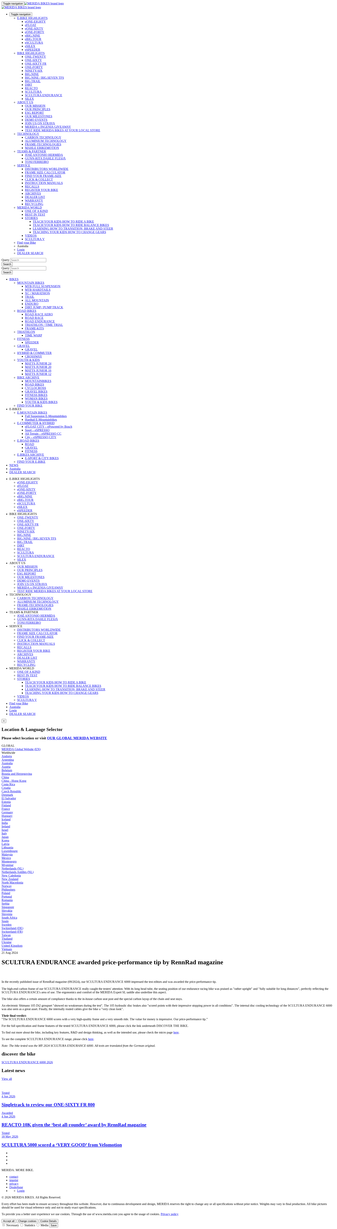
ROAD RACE (34, 317)
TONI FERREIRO (37, 162)
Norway (7, 886)
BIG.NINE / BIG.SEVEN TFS (44, 77)
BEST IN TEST (35, 214)
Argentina (8, 759)
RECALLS (32, 186)
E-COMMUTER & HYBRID (36, 423)
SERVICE (23, 165)
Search (7, 264)
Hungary (7, 816)
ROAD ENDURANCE (40, 321)
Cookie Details (48, 1221)
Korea (5, 840)
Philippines (8, 889)
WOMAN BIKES (36, 398)
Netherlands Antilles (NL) (18, 872)
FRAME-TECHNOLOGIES (43, 144)
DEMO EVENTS (36, 119)
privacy (14, 1183)
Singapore (8, 907)
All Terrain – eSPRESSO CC (43, 433)
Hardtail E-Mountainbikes (41, 419)
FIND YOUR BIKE (30, 405)
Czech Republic (11, 791)
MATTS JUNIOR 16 (38, 370)
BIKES (14, 279)
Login (21, 249)
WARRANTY (34, 200)
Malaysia (7, 854)
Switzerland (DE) (12, 928)
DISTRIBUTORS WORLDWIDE (46, 169)
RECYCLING (34, 204)
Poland (6, 893)
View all (7, 1078)
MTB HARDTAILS (38, 289)
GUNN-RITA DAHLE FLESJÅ (45, 158)
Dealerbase (16, 1187)
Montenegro (9, 861)
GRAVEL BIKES (36, 391)
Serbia (5, 903)
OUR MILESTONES (38, 116)
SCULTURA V (35, 239)
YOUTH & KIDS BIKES (41, 402)
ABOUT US (25, 102)
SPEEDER (32, 342)
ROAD (29, 444)
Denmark (7, 794)
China (5, 777)
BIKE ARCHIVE (28, 377)
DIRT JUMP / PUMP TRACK (44, 307)
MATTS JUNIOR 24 (38, 363)
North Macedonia (12, 882)
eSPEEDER (32, 49)
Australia (14, 707)
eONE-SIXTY (34, 28)
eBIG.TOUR (33, 39)
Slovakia (7, 910)
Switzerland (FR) (12, 931)
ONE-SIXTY (33, 60)
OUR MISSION (35, 105)
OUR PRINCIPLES (37, 109)
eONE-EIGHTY (35, 21)
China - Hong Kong (14, 780)
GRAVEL (23, 346)
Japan (5, 837)
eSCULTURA (34, 42)
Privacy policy (169, 1214)
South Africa (9, 917)
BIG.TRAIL (33, 81)
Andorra (7, 756)
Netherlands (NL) (12, 868)
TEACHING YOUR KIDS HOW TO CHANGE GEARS (69, 232)
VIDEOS (31, 235)
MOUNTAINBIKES (38, 381)
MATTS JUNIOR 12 (38, 374)
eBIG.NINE (32, 35)
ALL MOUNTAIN (37, 300)
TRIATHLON (26, 332)
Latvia (5, 844)
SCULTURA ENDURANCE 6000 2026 (27, 1062)
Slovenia (7, 914)
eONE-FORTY (34, 32)
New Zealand (10, 879)
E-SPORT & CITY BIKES (42, 458)
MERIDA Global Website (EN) (21, 749)
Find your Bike (26, 242)
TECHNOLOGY (28, 133)
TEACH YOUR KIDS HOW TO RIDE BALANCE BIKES (71, 225)
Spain (5, 921)
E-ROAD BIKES (28, 440)
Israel (5, 830)
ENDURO (31, 303)
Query (5, 260)
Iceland (6, 819)
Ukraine (7, 942)
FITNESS (23, 339)
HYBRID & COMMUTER (34, 353)
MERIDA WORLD (29, 207)
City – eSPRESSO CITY (40, 437)
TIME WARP (33, 335)
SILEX (29, 98)
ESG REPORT (34, 112)
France (6, 808)
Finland (6, 805)
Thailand (7, 938)
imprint (13, 1180)
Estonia (6, 801)
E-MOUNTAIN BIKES (32, 412)
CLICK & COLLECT (39, 179)
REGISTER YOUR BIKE (41, 190)
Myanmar (7, 865)
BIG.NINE (32, 74)
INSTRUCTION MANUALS (44, 183)
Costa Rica (8, 784)
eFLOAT (30, 25)
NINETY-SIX (34, 70)
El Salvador (9, 798)
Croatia (6, 787)
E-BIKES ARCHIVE (30, 454)
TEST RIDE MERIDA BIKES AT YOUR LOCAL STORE (62, 130)
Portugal (7, 896)
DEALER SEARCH (30, 253)
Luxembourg (10, 851)
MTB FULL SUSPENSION (42, 286)
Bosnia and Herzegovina (17, 773)
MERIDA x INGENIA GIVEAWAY (48, 126)
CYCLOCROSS (35, 388)
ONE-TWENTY (35, 56)
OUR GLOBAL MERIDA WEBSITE (77, 738)
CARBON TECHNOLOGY (43, 137)
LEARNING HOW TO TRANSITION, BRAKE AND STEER (73, 228)
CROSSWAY (33, 356)
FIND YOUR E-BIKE (31, 461)
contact (13, 1176)
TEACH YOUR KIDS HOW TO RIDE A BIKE (63, 221)
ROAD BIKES (26, 310)
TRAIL (29, 296)
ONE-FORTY (34, 67)
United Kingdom (12, 945)
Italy (4, 833)
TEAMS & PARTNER (31, 151)
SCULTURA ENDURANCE (43, 95)
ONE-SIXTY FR (35, 63)
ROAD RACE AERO (39, 314)
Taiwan (6, 935)
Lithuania (7, 847)
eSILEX (30, 46)
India (5, 823)
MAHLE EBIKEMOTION (42, 148)
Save (54, 1225)
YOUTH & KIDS (28, 360)
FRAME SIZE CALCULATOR (45, 172)
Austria (6, 766)
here (176, 1032)
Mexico (6, 858)
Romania (7, 900)
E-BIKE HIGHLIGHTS (32, 18)
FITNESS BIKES (36, 395)
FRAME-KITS (34, 328)
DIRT (28, 84)
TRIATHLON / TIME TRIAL (44, 324)
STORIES (31, 218)
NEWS (13, 465)
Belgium (7, 770)
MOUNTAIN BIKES (30, 282)
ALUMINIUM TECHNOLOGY (46, 140)
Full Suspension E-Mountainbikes (46, 416)
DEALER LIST (35, 197)
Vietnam (7, 949)
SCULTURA (33, 91)
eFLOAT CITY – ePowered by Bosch (48, 426)
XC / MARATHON (37, 293)
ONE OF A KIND (36, 211)
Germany (7, 812)
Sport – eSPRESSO (37, 430)
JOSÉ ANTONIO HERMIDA (44, 155)
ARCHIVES (33, 193)
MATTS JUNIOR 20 (38, 367)
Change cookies (27, 1221)
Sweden (7, 924)
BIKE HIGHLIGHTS (31, 53)
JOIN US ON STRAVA (40, 123)
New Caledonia (11, 875)
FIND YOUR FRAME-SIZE (43, 176)
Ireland (6, 826)
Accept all (8, 1221)
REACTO (31, 88)
